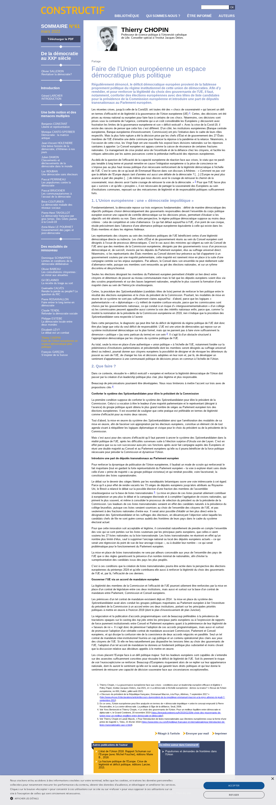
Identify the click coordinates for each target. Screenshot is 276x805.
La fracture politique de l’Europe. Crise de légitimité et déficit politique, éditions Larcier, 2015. (125, 764)
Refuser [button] (234, 794)
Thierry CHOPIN (145, 29)
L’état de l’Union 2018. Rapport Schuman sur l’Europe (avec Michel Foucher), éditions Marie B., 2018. (126, 754)
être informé (199, 16)
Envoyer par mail (197, 733)
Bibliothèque (127, 16)
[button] (93, 798)
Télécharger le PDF (61, 39)
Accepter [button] (234, 785)
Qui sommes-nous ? (163, 16)
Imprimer (221, 733)
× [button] (272, 778)
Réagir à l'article (169, 733)
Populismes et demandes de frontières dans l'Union (191, 753)
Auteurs (227, 16)
